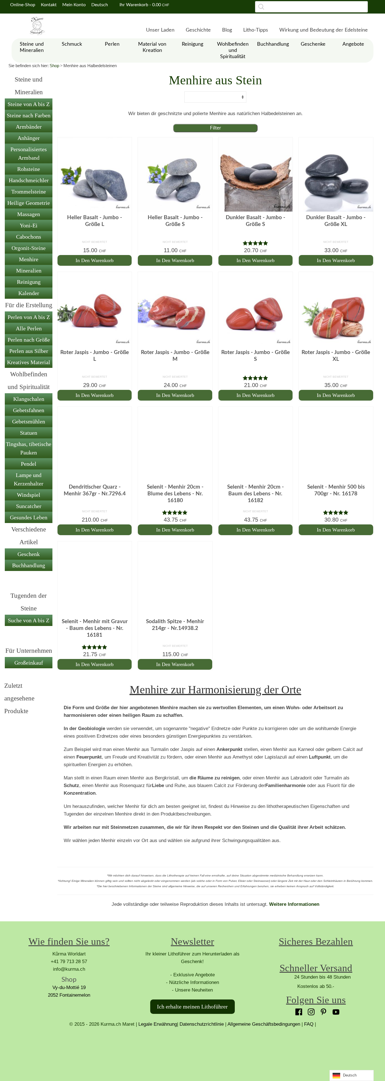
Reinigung (29, 282)
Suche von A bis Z (28, 620)
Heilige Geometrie (28, 203)
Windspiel (28, 495)
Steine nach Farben (28, 115)
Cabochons (28, 237)
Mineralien (28, 270)
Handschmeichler (29, 180)
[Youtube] (334, 1010)
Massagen (28, 214)
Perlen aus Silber (28, 351)
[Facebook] (297, 1010)
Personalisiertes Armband (28, 153)
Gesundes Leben (28, 517)
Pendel (28, 464)
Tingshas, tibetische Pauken (28, 448)
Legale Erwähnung (157, 1024)
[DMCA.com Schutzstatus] (192, 1049)
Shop (54, 65)
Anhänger (28, 138)
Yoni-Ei (28, 225)
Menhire (28, 259)
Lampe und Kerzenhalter (28, 479)
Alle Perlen (29, 328)
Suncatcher (28, 506)
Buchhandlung (28, 565)
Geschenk (28, 554)
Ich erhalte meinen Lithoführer (192, 1006)
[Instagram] (310, 1010)
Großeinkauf (28, 663)
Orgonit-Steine (29, 248)
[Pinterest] (322, 1010)
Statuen (28, 433)
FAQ (309, 1024)
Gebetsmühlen (28, 421)
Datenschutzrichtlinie (201, 1024)
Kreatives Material (28, 362)
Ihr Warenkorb (143, 5)
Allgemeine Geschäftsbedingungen (264, 1024)
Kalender (28, 293)
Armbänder (29, 127)
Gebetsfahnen (28, 410)
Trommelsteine (28, 191)
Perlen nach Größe (29, 340)
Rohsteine (28, 169)
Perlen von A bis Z (29, 317)
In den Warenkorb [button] (95, 260)
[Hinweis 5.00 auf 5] (255, 243)
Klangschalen (28, 399)
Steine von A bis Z (29, 104)
